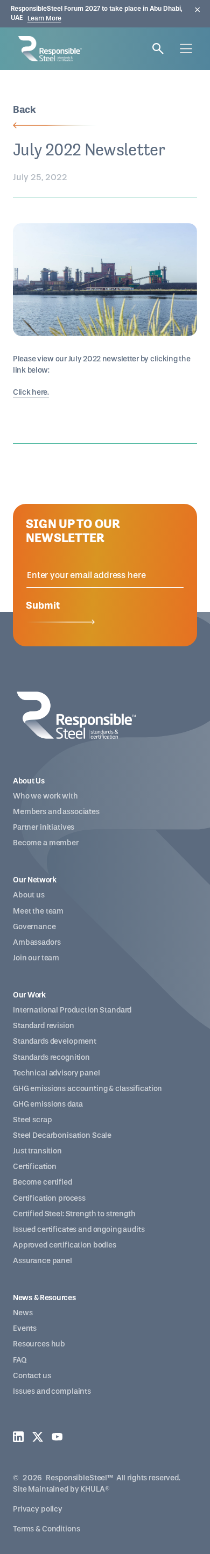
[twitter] (37, 1437)
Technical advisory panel (56, 1073)
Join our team (36, 958)
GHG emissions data (47, 1104)
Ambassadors (36, 942)
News (22, 1312)
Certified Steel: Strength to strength (74, 1213)
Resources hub (39, 1344)
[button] (186, 49)
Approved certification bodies (64, 1245)
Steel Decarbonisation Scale (62, 1135)
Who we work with (45, 796)
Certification (35, 1166)
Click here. (31, 392)
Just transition (37, 1151)
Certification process (49, 1198)
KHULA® (94, 1489)
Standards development (54, 1041)
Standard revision (43, 1025)
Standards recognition (51, 1057)
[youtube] (57, 1437)
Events (25, 1328)
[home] (47, 48)
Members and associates (56, 811)
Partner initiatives (43, 827)
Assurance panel (42, 1260)
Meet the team (38, 911)
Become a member (46, 842)
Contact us (32, 1375)
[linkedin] (18, 1436)
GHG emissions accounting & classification (87, 1088)
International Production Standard (72, 1010)
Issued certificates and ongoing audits (79, 1229)
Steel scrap (32, 1119)
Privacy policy (37, 1509)
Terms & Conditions (46, 1529)
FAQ (19, 1360)
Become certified (42, 1182)
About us (29, 895)
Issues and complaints (52, 1391)
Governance (34, 926)
